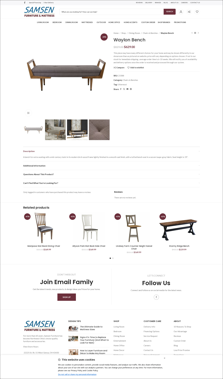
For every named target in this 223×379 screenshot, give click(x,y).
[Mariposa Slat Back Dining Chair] (43, 227)
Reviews (177, 336)
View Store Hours (30, 346)
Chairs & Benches (150, 33)
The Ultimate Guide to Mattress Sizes (91, 328)
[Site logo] (39, 11)
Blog (176, 345)
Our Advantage (180, 331)
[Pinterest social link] (131, 89)
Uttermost (122, 84)
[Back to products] (195, 33)
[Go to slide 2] (113, 258)
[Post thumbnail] (73, 328)
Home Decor (119, 350)
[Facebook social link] (24, 3)
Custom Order (180, 341)
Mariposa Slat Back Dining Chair (43, 246)
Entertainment (120, 341)
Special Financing (35, 3)
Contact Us (148, 350)
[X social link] (124, 89)
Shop (123, 33)
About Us (148, 341)
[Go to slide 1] (110, 258)
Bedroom (117, 331)
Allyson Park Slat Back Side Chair (88, 246)
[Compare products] (189, 11)
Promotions (179, 355)
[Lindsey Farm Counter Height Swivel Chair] (134, 227)
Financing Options (151, 331)
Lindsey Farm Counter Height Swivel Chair (134, 247)
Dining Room (134, 33)
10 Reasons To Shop (182, 326)
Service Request (151, 336)
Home (116, 33)
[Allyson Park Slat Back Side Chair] (89, 227)
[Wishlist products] (197, 11)
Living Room (119, 326)
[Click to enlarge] (28, 113)
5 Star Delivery (49, 3)
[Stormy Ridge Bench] (179, 227)
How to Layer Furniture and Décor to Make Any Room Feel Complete (93, 353)
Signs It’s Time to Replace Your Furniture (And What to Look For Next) (94, 340)
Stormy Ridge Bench (179, 246)
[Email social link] (127, 89)
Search (169, 11)
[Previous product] (192, 33)
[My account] (181, 11)
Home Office (119, 345)
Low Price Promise (182, 350)
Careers (147, 345)
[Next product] (198, 33)
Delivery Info (149, 326)
